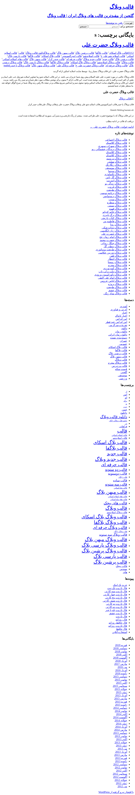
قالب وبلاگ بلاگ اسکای (83, 62)
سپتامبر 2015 (120, 686)
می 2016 (122, 667)
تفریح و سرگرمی (118, 325)
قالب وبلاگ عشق (117, 290)
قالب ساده (120, 480)
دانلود (124, 328)
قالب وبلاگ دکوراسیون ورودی (110, 274)
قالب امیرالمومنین (72, 56)
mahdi (7, 65)
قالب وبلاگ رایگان (120, 531)
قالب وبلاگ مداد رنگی (115, 293)
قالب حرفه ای (74, 59)
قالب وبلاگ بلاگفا (59, 62)
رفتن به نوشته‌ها (114, 22)
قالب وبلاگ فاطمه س (115, 221)
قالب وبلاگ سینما (117, 171)
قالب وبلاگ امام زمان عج (113, 237)
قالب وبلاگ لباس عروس (113, 281)
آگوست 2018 (120, 657)
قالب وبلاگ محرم (117, 265)
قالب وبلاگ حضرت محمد (113, 240)
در (126, 423)
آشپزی (123, 306)
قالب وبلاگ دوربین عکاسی (112, 252)
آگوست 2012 (120, 777)
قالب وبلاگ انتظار (117, 259)
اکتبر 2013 (121, 739)
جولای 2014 (121, 720)
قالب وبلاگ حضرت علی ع (90, 65)
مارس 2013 (120, 755)
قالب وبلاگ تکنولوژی (115, 174)
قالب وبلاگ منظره (117, 202)
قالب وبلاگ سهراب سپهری (112, 146)
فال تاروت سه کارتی (116, 591)
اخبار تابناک (121, 315)
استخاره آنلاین (119, 632)
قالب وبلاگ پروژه (117, 284)
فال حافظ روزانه (118, 622)
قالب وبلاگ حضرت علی (108, 45)
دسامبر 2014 (120, 708)
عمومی (123, 344)
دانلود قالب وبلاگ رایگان (118, 421)
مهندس (123, 569)
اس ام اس (121, 319)
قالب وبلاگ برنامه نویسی (113, 193)
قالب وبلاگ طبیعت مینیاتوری (111, 249)
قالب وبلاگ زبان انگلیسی (113, 230)
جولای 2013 (121, 742)
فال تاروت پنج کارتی (116, 597)
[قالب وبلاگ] (126, 98)
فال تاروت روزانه (117, 625)
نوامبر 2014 (121, 711)
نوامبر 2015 (121, 679)
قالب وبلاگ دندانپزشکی (114, 227)
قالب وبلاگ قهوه (118, 208)
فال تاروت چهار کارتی (115, 594)
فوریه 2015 (121, 701)
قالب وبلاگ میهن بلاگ (43, 65)
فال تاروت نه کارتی (116, 603)
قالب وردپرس (119, 366)
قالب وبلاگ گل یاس (116, 177)
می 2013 (122, 748)
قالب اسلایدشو (91, 56)
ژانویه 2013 (121, 761)
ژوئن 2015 (121, 692)
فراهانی (123, 426)
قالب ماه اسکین (120, 488)
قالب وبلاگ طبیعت (117, 190)
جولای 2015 (121, 689)
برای (125, 401)
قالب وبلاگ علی (65, 65)
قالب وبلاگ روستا (117, 262)
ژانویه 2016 (121, 673)
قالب (21, 53)
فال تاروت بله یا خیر (116, 610)
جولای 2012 (121, 780)
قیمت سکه (121, 369)
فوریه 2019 (121, 645)
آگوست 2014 (120, 717)
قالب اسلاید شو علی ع (113, 56)
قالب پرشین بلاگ (84, 53)
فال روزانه (121, 619)
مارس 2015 (120, 698)
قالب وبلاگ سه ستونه (113, 534)
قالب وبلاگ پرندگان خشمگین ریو (109, 149)
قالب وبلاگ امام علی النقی (112, 277)
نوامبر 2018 (121, 651)
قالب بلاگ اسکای (118, 53)
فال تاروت (121, 616)
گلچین (124, 372)
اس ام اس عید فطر (116, 322)
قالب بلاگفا (101, 53)
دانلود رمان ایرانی (117, 334)
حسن (124, 409)
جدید (125, 407)
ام (126, 397)
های (125, 572)
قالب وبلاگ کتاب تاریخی (114, 218)
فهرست (128, 23)
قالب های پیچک (115, 503)
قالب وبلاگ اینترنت (117, 180)
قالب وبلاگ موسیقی (116, 168)
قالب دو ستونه (116, 469)
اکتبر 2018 (121, 654)
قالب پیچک (121, 566)
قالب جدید (108, 59)
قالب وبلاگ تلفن (118, 255)
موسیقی (122, 375)
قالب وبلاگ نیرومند (116, 158)
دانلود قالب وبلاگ (35, 53)
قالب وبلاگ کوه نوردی (115, 268)
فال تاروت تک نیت (117, 588)
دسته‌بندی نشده (118, 337)
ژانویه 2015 (121, 704)
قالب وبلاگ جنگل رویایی (114, 243)
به (126, 404)
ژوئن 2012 (121, 783)
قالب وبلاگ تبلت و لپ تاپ (113, 271)
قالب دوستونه (117, 473)
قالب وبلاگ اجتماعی (116, 139)
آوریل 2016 (121, 670)
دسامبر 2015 (120, 676)
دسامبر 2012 (120, 764)
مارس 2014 (120, 729)
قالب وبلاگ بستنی (117, 205)
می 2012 (122, 786)
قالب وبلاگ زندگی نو (116, 183)
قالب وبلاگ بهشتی (117, 161)
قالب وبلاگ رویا (118, 224)
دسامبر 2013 (120, 733)
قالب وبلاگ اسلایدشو (108, 62)
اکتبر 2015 (121, 682)
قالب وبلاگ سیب (118, 199)
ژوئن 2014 (121, 723)
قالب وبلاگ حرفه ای (116, 65)
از (126, 391)
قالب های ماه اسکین (118, 499)
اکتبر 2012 (121, 770)
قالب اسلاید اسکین (119, 435)
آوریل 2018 (121, 660)
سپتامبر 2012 (120, 773)
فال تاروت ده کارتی (116, 607)
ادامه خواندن (112, 126)
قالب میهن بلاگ (65, 53)
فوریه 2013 (121, 758)
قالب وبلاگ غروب (117, 186)
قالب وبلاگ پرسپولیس (115, 196)
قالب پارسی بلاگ (17, 56)
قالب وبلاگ (49, 53)
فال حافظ (121, 629)
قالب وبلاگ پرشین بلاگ (104, 550)
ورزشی (123, 378)
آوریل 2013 (121, 751)
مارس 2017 (120, 664)
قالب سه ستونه (116, 484)
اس (125, 394)
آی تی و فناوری (118, 309)
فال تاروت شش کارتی (115, 600)
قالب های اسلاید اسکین (15, 59)
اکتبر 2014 (121, 714)
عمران (123, 340)
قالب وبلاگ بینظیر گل (115, 246)
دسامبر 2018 (120, 648)
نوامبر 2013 (121, 736)
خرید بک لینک (120, 585)
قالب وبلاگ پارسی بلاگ (36, 62)
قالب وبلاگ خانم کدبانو (115, 212)
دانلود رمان (121, 331)
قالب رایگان (122, 477)
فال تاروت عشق (118, 613)
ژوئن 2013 (121, 745)
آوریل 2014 (121, 726)
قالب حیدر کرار (56, 59)
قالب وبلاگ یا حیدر (20, 65)
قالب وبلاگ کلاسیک (116, 142)
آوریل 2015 (121, 695)
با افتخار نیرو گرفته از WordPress (116, 792)
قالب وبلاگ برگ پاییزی (115, 215)
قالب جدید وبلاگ (92, 59)
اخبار (124, 312)
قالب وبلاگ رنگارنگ (116, 164)
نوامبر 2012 (121, 767)
